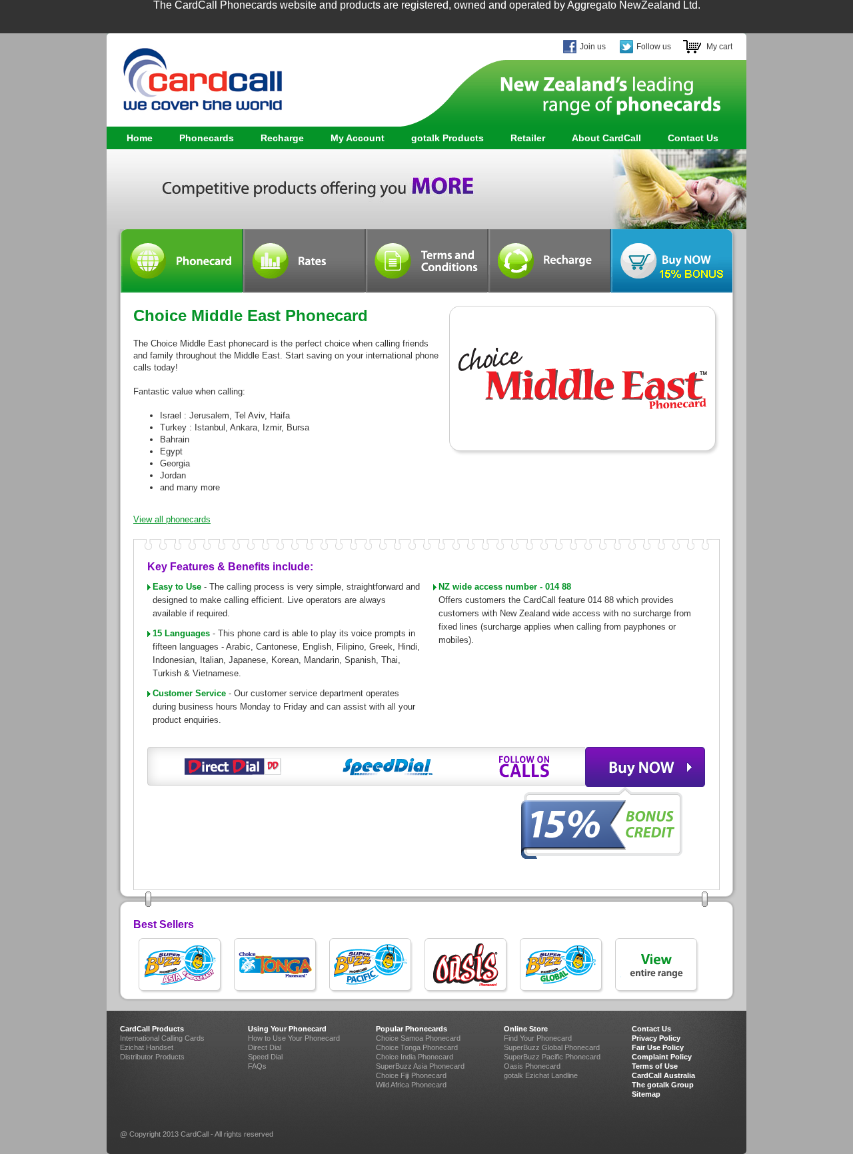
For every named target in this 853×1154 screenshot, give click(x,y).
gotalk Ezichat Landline (541, 1075)
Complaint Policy (662, 1057)
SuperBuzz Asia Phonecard (420, 1066)
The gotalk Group (663, 1085)
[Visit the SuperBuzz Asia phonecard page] (181, 965)
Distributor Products (152, 1057)
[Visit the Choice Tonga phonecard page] (276, 965)
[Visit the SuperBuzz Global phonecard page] (562, 965)
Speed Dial (265, 1057)
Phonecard (181, 260)
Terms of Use (655, 1066)
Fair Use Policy (658, 1047)
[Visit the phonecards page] (657, 965)
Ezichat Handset (146, 1047)
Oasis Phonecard (532, 1066)
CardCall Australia (663, 1075)
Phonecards (200, 138)
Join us (593, 46)
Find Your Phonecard (538, 1038)
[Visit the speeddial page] (388, 767)
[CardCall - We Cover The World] (195, 73)
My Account (358, 138)
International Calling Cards (162, 1038)
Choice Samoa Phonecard (418, 1038)
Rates (304, 260)
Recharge (282, 138)
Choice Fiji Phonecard (411, 1075)
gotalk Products (441, 138)
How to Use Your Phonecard (294, 1038)
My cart (719, 46)
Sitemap (646, 1094)
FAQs (257, 1066)
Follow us (653, 46)
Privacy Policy (656, 1038)
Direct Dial (264, 1047)
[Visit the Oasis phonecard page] (467, 965)
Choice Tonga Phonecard (417, 1047)
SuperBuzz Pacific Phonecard (552, 1057)
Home (140, 138)
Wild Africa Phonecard (411, 1085)
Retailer (527, 138)
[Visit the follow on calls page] (524, 767)
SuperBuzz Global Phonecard (552, 1047)
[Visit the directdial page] (233, 767)
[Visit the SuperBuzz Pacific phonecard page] (371, 965)
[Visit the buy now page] (645, 767)
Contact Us (693, 138)
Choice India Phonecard (414, 1057)
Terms (426, 260)
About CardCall (606, 138)
